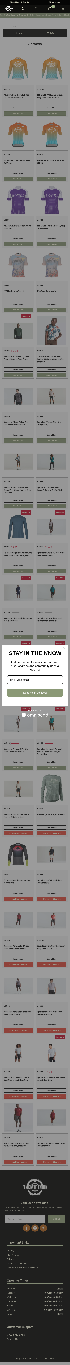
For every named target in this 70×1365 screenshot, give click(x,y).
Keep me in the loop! (35, 692)
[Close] (64, 648)
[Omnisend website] (35, 713)
